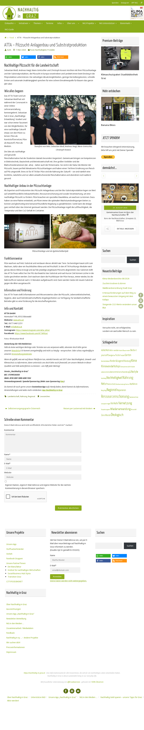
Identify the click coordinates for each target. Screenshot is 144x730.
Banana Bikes (108, 125)
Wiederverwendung (120, 409)
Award (121, 350)
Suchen (133, 259)
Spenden (115, 3)
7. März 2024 (21, 50)
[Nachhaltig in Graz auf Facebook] (140, 295)
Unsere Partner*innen (16, 563)
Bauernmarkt (126, 350)
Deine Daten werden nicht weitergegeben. (68, 580)
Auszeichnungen (13, 609)
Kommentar (9, 430)
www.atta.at (18, 320)
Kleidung (127, 361)
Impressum (11, 652)
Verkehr (114, 403)
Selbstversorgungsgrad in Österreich (24, 408)
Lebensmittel (105, 372)
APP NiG (134, 3)
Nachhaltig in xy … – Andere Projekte (22, 637)
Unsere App (11, 544)
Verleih (9, 553)
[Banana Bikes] (120, 120)
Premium (127, 384)
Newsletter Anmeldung (16, 618)
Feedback (10, 632)
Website (7, 472)
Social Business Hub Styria (19, 573)
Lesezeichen (45, 396)
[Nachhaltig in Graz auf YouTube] (140, 306)
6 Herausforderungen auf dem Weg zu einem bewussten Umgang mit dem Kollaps (119, 296)
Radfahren (133, 384)
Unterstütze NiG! (38, 697)
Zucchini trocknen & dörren (114, 283)
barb (9, 50)
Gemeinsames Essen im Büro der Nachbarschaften (120, 213)
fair (114, 355)
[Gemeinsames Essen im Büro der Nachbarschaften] (120, 192)
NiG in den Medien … (15, 623)
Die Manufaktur (14, 566)
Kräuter (132, 367)
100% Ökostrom (97, 682)
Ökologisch (117, 415)
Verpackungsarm (105, 409)
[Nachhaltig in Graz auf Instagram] (140, 300)
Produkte (51, 50)
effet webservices (73, 682)
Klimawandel (107, 366)
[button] (12, 57)
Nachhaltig (103, 378)
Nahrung (23, 396)
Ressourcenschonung (115, 396)
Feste (117, 355)
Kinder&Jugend (117, 360)
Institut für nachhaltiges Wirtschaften (24, 570)
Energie (110, 355)
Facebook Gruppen (14, 558)
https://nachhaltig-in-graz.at (34, 673)
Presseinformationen (15, 647)
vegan (108, 404)
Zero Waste (106, 415)
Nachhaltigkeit (41, 50)
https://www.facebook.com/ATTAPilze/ (31, 333)
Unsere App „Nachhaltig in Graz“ (20, 613)
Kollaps (117, 366)
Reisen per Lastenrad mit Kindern (78, 408)
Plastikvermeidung (120, 384)
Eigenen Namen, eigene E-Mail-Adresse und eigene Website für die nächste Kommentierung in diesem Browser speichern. (38, 487)
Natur (104, 383)
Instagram (125, 3)
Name (7, 454)
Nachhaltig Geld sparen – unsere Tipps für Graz (121, 697)
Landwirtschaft (13, 396)
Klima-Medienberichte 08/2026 (116, 278)
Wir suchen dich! (13, 642)
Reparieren (121, 390)
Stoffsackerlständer (15, 549)
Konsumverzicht (125, 367)
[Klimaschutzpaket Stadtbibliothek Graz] (120, 69)
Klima (134, 361)
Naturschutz (111, 384)
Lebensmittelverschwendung (119, 372)
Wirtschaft (134, 409)
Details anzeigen (125, 229)
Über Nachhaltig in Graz (16, 604)
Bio (131, 350)
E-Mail (7, 463)
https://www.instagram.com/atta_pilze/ (33, 330)
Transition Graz (14, 576)
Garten (128, 355)
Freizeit (122, 355)
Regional (31, 396)
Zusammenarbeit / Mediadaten (19, 628)
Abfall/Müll (105, 350)
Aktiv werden (114, 350)
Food (12, 37)
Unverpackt (104, 404)
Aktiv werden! (13, 700)
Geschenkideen (105, 361)
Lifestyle (134, 371)
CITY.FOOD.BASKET (14, 581)
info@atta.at (16, 326)
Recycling (103, 390)
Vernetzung (125, 403)
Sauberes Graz (133, 397)
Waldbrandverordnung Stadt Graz (117, 288)
